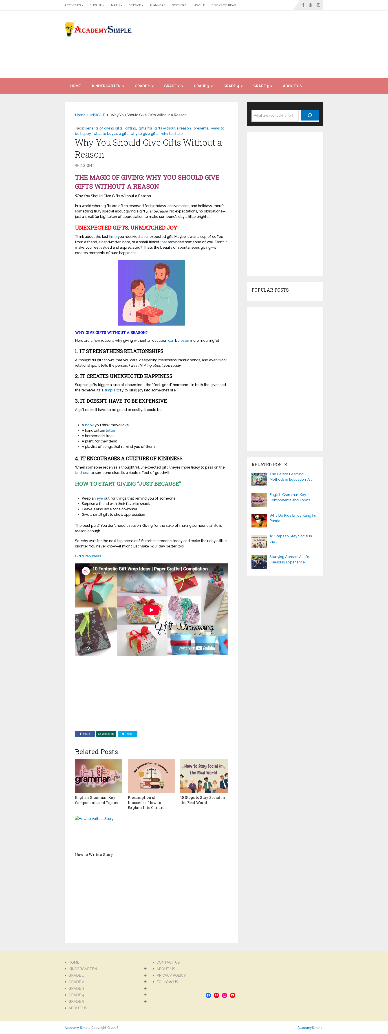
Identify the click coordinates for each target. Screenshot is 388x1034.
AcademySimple (310, 1028)
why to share (172, 134)
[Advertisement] (282, 46)
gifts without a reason (172, 128)
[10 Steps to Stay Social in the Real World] (204, 776)
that (163, 242)
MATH (115, 5)
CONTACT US (168, 962)
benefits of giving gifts (104, 128)
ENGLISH (96, 5)
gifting (130, 128)
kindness (82, 473)
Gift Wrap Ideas (88, 556)
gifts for (145, 128)
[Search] (310, 115)
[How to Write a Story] (98, 833)
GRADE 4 (231, 86)
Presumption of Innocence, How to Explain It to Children (147, 802)
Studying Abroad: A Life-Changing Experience (290, 559)
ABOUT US (292, 86)
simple (110, 390)
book (89, 425)
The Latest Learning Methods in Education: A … (290, 477)
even (185, 340)
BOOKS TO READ (224, 5)
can (171, 340)
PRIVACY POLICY (171, 975)
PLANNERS (157, 5)
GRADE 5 (261, 86)
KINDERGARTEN (106, 86)
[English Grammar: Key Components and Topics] (98, 776)
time (113, 236)
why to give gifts (144, 134)
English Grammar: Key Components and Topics (96, 800)
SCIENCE (135, 5)
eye (100, 498)
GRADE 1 (142, 86)
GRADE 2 (172, 86)
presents (201, 128)
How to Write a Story (94, 854)
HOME (75, 86)
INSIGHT (199, 5)
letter (110, 430)
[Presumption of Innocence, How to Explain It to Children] (151, 776)
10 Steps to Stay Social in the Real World (202, 800)
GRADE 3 (201, 86)
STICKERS (179, 5)
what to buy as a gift (110, 134)
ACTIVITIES (73, 5)
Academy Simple (77, 1028)
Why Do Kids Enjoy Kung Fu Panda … (292, 518)
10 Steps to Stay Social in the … (290, 539)
